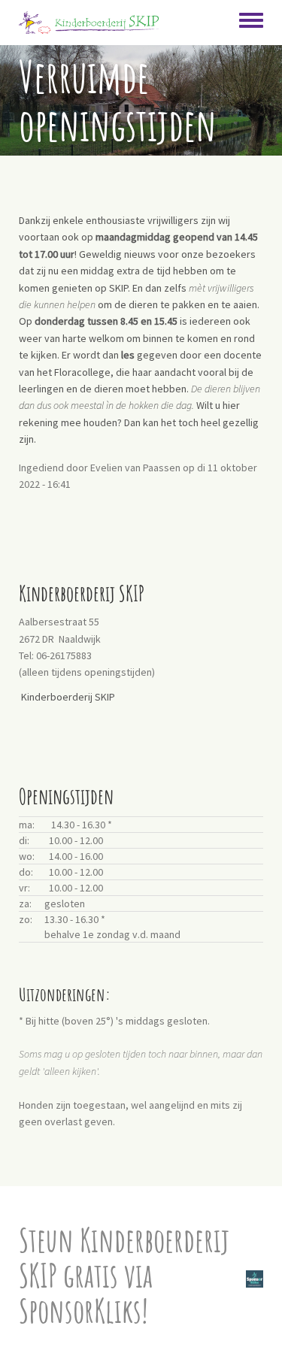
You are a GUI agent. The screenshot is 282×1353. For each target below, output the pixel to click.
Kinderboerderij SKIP (68, 697)
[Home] (89, 22)
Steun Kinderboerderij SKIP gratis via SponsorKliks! (124, 1275)
